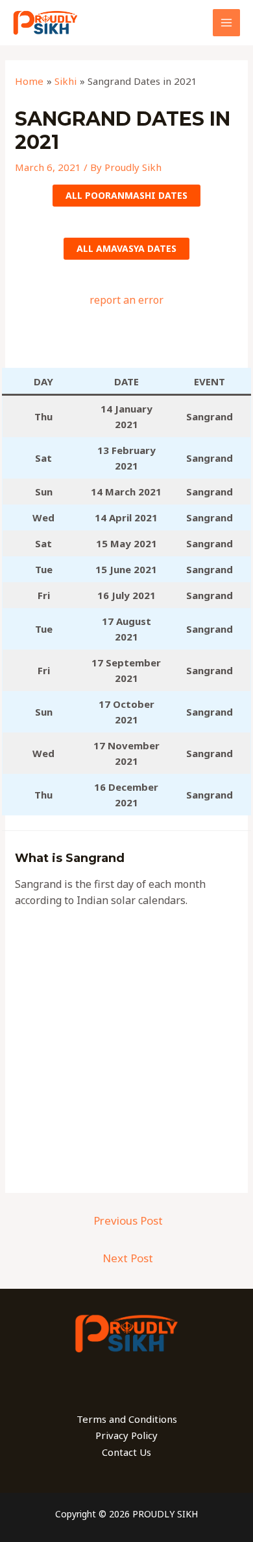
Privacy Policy (126, 1435)
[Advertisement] (126, 344)
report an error (126, 300)
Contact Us (126, 1452)
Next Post (127, 1258)
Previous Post (128, 1220)
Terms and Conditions (127, 1418)
